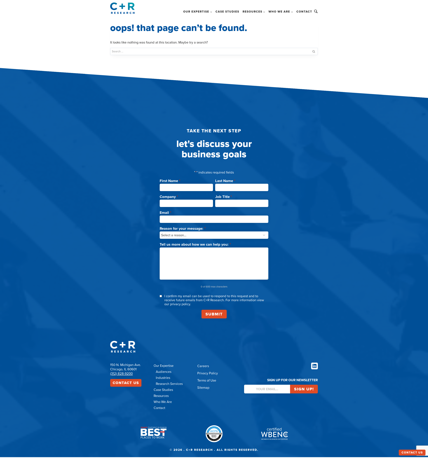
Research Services (169, 383)
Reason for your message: (183, 228)
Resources (161, 395)
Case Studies (227, 12)
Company (169, 196)
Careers (203, 365)
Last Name (225, 181)
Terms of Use (206, 380)
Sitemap (203, 387)
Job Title (223, 196)
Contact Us (126, 383)
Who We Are (163, 401)
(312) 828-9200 (121, 373)
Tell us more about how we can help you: (195, 244)
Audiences (163, 371)
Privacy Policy (207, 373)
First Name (170, 181)
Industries (163, 377)
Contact (304, 12)
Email (165, 212)
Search (316, 11)
